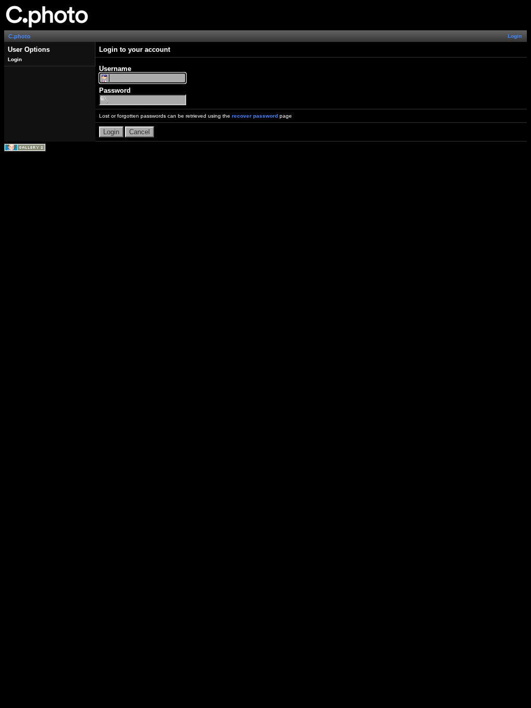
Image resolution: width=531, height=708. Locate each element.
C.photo (19, 36)
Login (515, 36)
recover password (255, 116)
